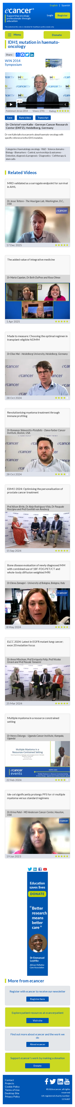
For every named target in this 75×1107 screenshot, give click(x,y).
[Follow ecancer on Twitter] (53, 1081)
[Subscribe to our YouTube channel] (45, 869)
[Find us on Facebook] (40, 869)
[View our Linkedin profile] (35, 869)
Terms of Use (12, 1089)
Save (9, 117)
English (54, 5)
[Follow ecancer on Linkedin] (60, 1081)
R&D (44, 149)
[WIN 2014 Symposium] (54, 63)
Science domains (56, 149)
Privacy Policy (12, 1096)
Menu (17, 34)
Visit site (37, 1020)
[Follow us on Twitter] (30, 869)
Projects (9, 1083)
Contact (9, 1080)
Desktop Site (12, 1093)
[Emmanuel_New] (37, 923)
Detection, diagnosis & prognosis (22, 155)
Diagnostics (45, 155)
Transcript (43, 117)
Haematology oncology (28, 149)
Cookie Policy (12, 1086)
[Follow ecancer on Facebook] (46, 1081)
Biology (9, 152)
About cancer (37, 1044)
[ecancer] (20, 10)
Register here (37, 999)
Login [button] (50, 15)
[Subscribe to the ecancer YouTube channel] (67, 1081)
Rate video (25, 117)
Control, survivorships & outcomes (44, 152)
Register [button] (63, 15)
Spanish (66, 5)
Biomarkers (20, 152)
